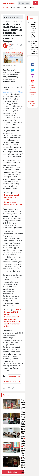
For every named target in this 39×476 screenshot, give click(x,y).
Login (36, 4)
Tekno (24, 8)
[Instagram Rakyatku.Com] (32, 76)
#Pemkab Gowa (14, 376)
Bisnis (12, 8)
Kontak (31, 99)
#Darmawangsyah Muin (12, 381)
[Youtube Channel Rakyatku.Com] (32, 81)
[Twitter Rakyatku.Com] (32, 70)
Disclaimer (31, 101)
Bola (18, 8)
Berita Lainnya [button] (13, 472)
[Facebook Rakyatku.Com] (32, 64)
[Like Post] (12, 45)
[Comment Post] (18, 408)
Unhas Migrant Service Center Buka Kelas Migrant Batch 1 (24, 438)
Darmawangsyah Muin (12, 92)
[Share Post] (21, 45)
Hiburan (33, 8)
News (5, 8)
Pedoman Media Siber (32, 94)
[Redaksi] (5, 46)
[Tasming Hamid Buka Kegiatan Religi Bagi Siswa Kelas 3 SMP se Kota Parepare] (11, 418)
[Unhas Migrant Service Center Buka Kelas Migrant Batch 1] (11, 433)
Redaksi (31, 85)
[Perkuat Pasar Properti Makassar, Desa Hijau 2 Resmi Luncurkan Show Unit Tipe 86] (11, 404)
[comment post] (17, 45)
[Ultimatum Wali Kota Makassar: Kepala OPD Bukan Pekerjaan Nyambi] (11, 447)
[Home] (8, 3)
